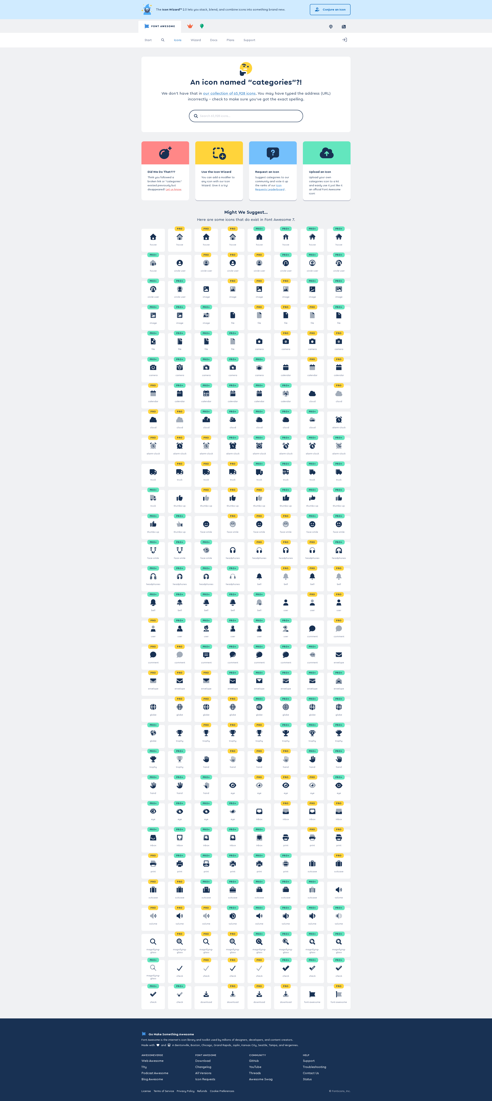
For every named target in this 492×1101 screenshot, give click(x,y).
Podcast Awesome (154, 1073)
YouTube (255, 1067)
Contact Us (311, 1073)
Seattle (262, 1045)
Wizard (196, 40)
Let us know (173, 189)
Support (249, 40)
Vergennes (291, 1045)
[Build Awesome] (202, 27)
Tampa (273, 1045)
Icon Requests (205, 1079)
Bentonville (182, 1045)
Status (307, 1079)
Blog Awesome (152, 1079)
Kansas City (249, 1045)
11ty (144, 1067)
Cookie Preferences (222, 1091)
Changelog (203, 1067)
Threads (255, 1073)
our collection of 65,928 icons (229, 93)
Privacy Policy (185, 1091)
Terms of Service (164, 1091)
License (146, 1091)
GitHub (254, 1060)
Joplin (236, 1045)
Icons (177, 40)
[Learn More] (147, 9)
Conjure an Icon (334, 9)
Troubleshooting (314, 1067)
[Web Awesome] (190, 27)
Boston (195, 1045)
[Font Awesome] (159, 27)
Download (202, 1060)
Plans (230, 40)
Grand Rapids (222, 1045)
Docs (213, 40)
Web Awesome (152, 1060)
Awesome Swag (261, 1079)
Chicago (206, 1045)
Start (148, 40)
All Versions (203, 1073)
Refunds (202, 1091)
